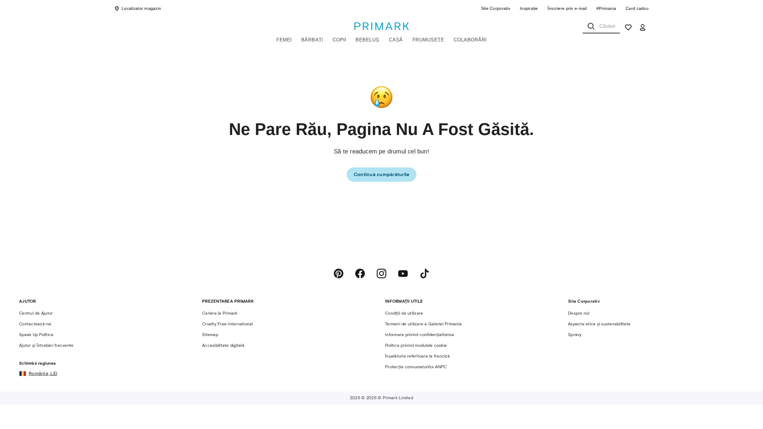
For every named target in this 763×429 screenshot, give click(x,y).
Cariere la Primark (220, 313)
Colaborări (470, 39)
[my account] (643, 27)
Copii (339, 39)
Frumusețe (428, 39)
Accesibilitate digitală (223, 345)
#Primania (606, 8)
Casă (396, 39)
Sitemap (210, 334)
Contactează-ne (35, 324)
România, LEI (43, 373)
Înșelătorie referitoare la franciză (417, 356)
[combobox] (601, 26)
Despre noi (579, 313)
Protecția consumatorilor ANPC (416, 366)
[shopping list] (628, 27)
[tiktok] (424, 273)
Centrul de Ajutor (36, 313)
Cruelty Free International (227, 324)
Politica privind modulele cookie (416, 345)
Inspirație (529, 8)
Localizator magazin (141, 8)
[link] (382, 174)
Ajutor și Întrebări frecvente (46, 345)
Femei (283, 39)
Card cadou (637, 8)
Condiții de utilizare (404, 313)
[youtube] (403, 273)
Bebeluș (367, 39)
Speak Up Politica (36, 334)
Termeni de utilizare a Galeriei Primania (423, 324)
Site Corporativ (495, 8)
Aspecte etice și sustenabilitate (599, 324)
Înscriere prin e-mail (567, 8)
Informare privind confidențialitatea (419, 334)
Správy (575, 334)
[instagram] (381, 273)
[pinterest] (339, 273)
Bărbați (312, 39)
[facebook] (360, 273)
